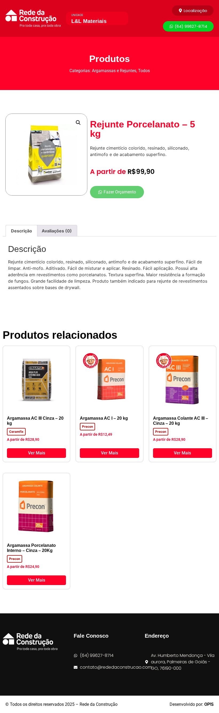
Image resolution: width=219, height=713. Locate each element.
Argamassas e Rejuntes (114, 70)
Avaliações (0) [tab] (57, 230)
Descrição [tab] (21, 230)
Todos (144, 70)
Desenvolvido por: (192, 704)
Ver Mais (36, 452)
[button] (78, 122)
